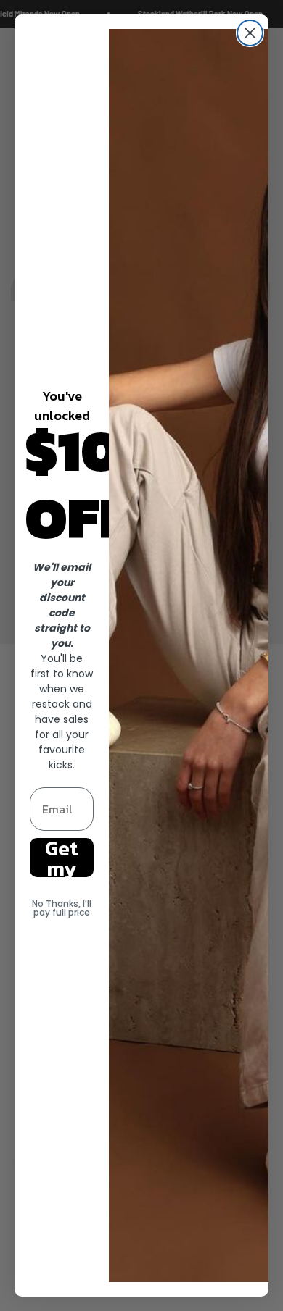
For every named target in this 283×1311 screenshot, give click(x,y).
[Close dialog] (250, 33)
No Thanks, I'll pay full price (61, 907)
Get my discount (62, 857)
